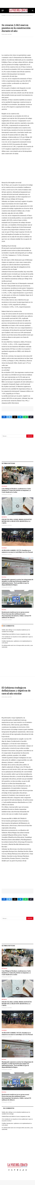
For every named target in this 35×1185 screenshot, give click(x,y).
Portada (3, 15)
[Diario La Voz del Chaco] (18, 10)
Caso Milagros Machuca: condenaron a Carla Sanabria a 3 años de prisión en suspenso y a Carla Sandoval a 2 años (16, 490)
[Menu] (3, 10)
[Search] (32, 10)
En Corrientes (8, 626)
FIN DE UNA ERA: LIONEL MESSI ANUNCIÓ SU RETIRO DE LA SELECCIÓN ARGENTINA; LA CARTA (17, 521)
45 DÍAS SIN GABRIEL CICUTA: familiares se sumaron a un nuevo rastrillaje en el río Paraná (17, 551)
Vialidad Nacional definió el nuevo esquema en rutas (16, 634)
